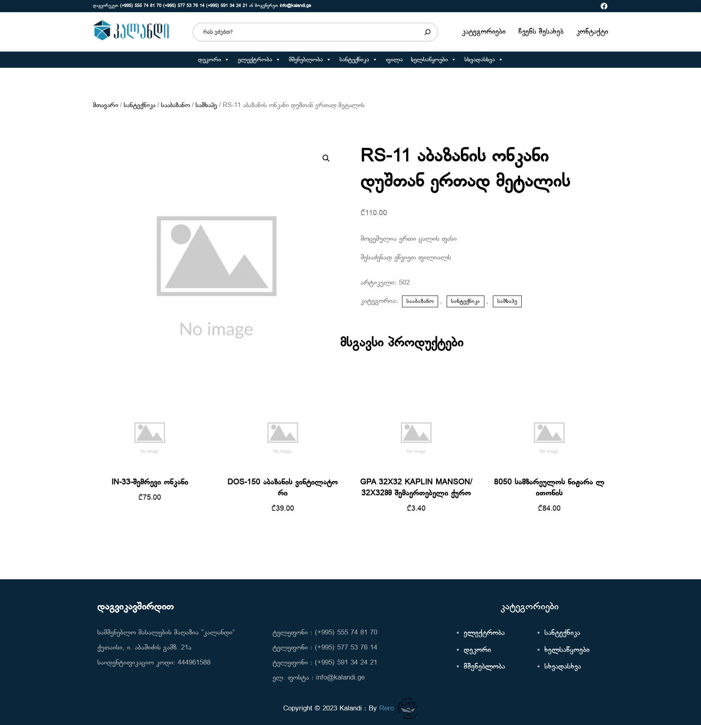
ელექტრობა (255, 59)
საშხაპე (206, 105)
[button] (227, 60)
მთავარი (105, 105)
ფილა (394, 59)
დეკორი (209, 59)
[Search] (427, 32)
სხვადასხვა (479, 59)
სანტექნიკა (354, 59)
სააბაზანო (175, 105)
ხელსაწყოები (429, 59)
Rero (386, 708)
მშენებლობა (306, 59)
